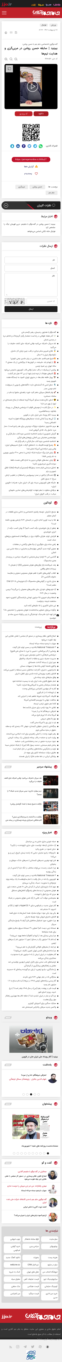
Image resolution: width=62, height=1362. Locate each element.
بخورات (36, 1257)
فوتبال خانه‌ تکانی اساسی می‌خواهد (41, 231)
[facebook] (24, 146)
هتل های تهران (33, 1272)
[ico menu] (5, 13)
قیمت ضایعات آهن (31, 1279)
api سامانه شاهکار (32, 1239)
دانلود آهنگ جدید (13, 1257)
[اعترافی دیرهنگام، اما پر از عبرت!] (53, 1078)
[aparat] (42, 1347)
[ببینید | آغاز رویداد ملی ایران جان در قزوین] (31, 1039)
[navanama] (56, 5)
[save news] (16, 32)
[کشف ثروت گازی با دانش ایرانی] (52, 1203)
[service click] (33, 5)
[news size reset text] (11, 59)
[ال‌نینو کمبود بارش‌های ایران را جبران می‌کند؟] (52, 1217)
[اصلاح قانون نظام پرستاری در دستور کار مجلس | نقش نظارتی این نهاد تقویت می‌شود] (52, 1175)
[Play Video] (32, 86)
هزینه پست (52, 1257)
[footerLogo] (40, 1316)
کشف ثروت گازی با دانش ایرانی (34, 1207)
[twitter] (29, 146)
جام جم (51, 192)
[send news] (11, 32)
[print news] (6, 33)
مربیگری (21, 187)
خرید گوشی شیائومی (15, 1248)
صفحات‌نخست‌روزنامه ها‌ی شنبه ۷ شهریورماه (40, 1146)
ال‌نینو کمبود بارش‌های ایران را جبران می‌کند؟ (30, 1215)
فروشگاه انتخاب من (50, 1272)
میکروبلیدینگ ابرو (50, 1279)
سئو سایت (53, 1239)
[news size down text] (16, 59)
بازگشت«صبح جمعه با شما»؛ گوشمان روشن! (26, 804)
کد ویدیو (24, 114)
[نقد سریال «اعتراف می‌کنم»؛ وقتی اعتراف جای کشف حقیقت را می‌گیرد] (50, 780)
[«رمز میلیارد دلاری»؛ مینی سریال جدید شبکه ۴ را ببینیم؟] (50, 793)
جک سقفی (15, 1286)
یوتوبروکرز (53, 1246)
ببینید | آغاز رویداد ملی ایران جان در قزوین (40, 1057)
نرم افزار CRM (33, 1264)
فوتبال (43, 25)
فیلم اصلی (35, 120)
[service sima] (41, 5)
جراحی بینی (34, 1246)
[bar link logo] (7, 5)
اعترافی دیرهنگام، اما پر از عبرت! (34, 1075)
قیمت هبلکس (33, 1286)
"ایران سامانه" (42, 1339)
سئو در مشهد (52, 1264)
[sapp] (49, 1347)
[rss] (12, 1347)
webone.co (15, 1264)
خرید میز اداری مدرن (51, 1295)
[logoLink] (46, 13)
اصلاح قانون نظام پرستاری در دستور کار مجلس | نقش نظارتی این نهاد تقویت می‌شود (25, 1178)
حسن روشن (37, 187)
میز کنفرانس (15, 1293)
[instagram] (19, 1347)
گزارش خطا (29, 167)
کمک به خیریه (14, 1272)
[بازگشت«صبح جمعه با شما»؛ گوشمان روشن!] (50, 806)
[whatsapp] (41, 146)
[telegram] (35, 146)
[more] (8, 767)
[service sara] (48, 5)
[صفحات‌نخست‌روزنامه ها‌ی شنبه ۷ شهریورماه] (31, 1126)
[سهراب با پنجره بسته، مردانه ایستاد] (52, 1189)
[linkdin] (18, 146)
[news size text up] (6, 59)
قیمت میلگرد (34, 1293)
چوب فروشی (15, 1239)
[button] (38, 1094)
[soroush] (12, 146)
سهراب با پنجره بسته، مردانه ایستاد (33, 1190)
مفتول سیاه (15, 1279)
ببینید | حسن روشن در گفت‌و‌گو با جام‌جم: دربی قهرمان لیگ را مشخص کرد (29, 226)
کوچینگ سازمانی (51, 1286)
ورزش (53, 25)
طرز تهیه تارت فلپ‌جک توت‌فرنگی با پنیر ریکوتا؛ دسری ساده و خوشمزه (32, 616)
